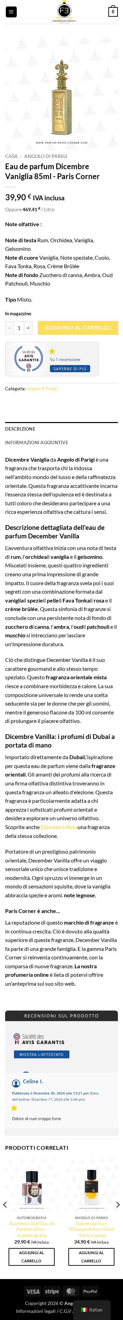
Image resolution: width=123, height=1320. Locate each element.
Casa (11, 156)
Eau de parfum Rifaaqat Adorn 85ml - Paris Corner (91, 1229)
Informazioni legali (36, 1311)
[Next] (117, 1218)
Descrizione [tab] (20, 429)
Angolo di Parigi (45, 156)
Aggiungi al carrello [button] (31, 1256)
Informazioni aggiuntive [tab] (36, 442)
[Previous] (5, 1218)
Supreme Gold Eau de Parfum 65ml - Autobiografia (31, 1229)
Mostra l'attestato (41, 1054)
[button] (11, 12)
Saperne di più (70, 368)
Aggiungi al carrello (78, 327)
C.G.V (65, 1311)
